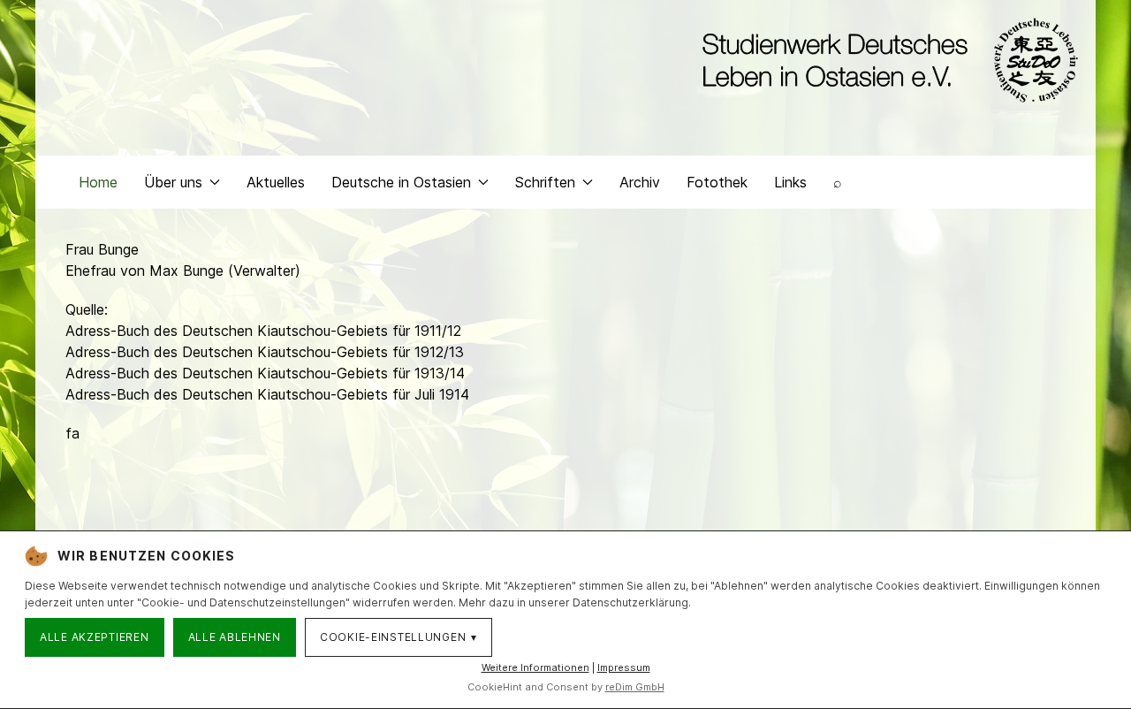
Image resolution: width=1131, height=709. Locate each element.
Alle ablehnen (234, 637)
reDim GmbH (634, 687)
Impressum (623, 667)
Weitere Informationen (535, 667)
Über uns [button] (173, 182)
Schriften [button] (545, 182)
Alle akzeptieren (94, 637)
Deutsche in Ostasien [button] (401, 182)
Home (98, 182)
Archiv (639, 182)
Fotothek (717, 182)
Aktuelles (276, 182)
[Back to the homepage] (886, 60)
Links (790, 182)
